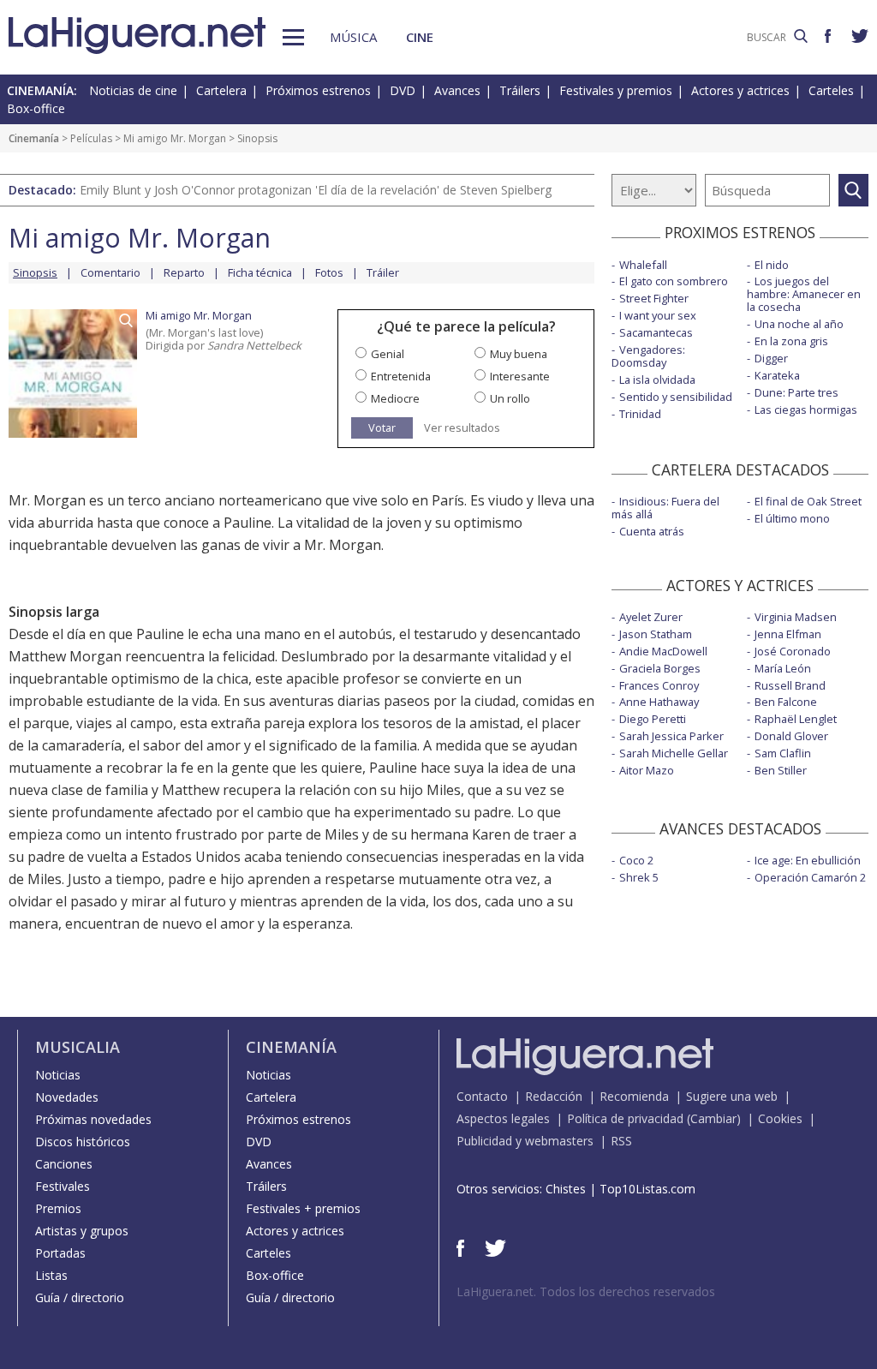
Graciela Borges (660, 668)
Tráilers (519, 90)
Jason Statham (655, 634)
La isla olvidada (657, 379)
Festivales (62, 1186)
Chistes (566, 1189)
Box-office (36, 108)
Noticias (58, 1075)
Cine (419, 36)
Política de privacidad (625, 1118)
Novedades (66, 1097)
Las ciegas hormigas (806, 409)
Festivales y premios (615, 90)
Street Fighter (654, 298)
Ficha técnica (260, 272)
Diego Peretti (652, 718)
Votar (382, 427)
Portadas (60, 1253)
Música (353, 36)
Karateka (777, 375)
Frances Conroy (659, 685)
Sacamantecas (656, 332)
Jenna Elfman (788, 634)
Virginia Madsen (796, 617)
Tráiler (383, 272)
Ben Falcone (786, 701)
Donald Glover (791, 736)
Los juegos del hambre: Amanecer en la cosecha (804, 293)
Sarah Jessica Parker (671, 736)
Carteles (831, 90)
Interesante (520, 376)
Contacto (482, 1096)
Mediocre (395, 398)
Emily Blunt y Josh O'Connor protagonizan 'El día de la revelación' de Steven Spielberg (316, 190)
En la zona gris (791, 341)
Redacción (553, 1096)
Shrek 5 (639, 877)
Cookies (780, 1118)
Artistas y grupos (81, 1231)
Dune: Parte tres (796, 392)
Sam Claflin (783, 753)
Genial (387, 354)
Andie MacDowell (663, 651)
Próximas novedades (93, 1119)
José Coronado (793, 651)
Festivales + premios (303, 1208)
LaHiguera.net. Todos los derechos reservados (585, 1291)
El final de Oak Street (808, 501)
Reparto (184, 272)
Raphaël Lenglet (796, 718)
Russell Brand (790, 685)
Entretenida (401, 376)
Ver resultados (462, 427)
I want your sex (657, 315)
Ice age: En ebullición (808, 860)
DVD (402, 90)
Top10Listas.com (647, 1189)
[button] (293, 37)
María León (783, 668)
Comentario (110, 272)
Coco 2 (636, 860)
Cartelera (221, 90)
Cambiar (713, 1118)
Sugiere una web (732, 1096)
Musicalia (77, 1047)
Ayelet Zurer (651, 617)
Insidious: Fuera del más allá (665, 507)
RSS (621, 1141)
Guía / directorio (79, 1297)
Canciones (63, 1164)
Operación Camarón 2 (810, 877)
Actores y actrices (740, 90)
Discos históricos (82, 1141)
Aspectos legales (503, 1118)
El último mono (792, 518)
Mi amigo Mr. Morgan (174, 138)
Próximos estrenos (318, 90)
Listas (51, 1275)
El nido (772, 264)
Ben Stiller (781, 770)
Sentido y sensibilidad (675, 396)
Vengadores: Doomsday (648, 356)
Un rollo (510, 398)
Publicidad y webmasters (525, 1141)
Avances (457, 90)
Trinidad (640, 413)
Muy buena (518, 354)
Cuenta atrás (651, 531)
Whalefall (643, 264)
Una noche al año (799, 324)
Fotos (329, 272)
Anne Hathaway (659, 701)
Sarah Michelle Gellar (673, 753)
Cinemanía (34, 138)
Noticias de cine (133, 90)
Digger (771, 358)
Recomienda (634, 1096)
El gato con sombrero (673, 281)
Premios (58, 1208)
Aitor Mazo (646, 770)
